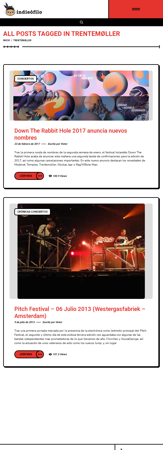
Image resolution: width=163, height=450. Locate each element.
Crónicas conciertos (32, 212)
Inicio (6, 40)
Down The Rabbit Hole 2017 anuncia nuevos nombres (70, 134)
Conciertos (25, 79)
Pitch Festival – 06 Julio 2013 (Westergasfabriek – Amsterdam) (79, 312)
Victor (64, 144)
